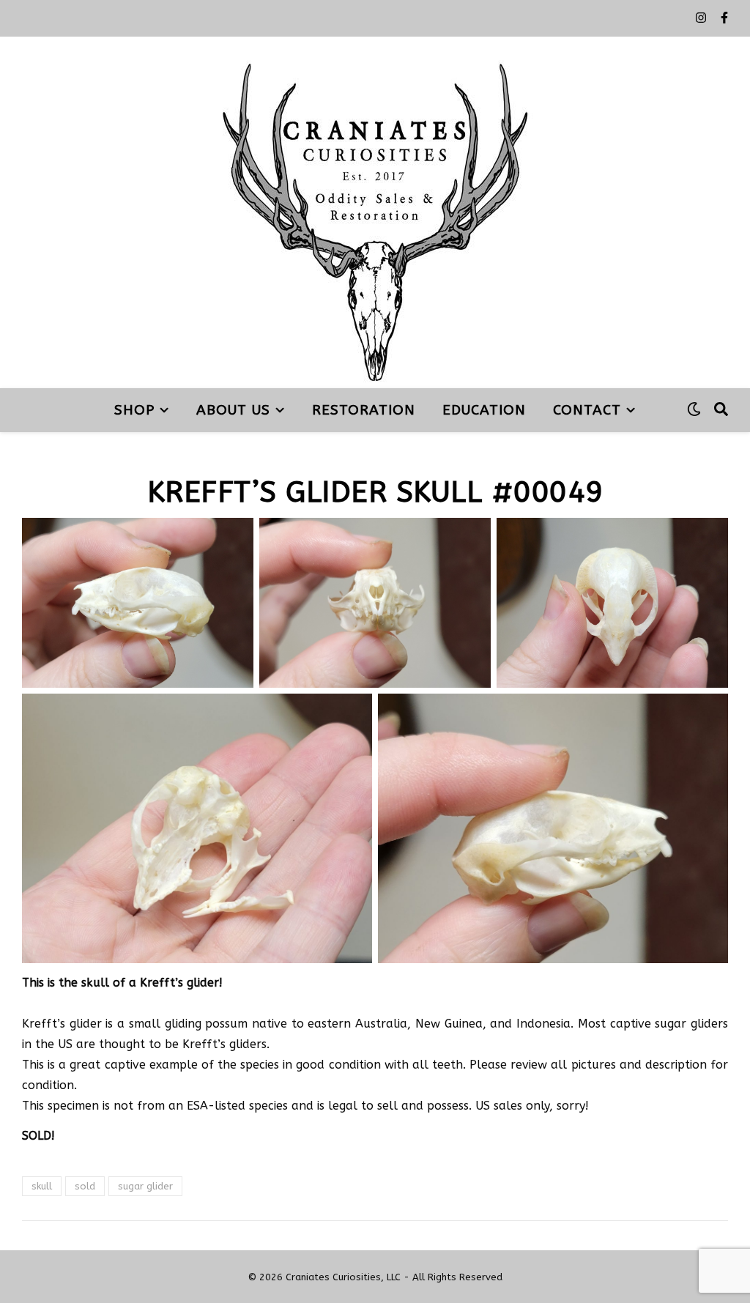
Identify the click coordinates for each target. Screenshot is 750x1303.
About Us (233, 410)
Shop (134, 410)
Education (484, 410)
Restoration (363, 410)
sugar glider (145, 1186)
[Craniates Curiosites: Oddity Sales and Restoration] (375, 212)
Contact (587, 410)
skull (41, 1186)
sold (85, 1186)
